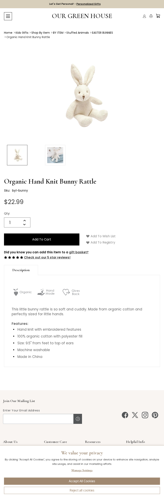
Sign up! (77, 419)
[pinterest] (155, 415)
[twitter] (135, 415)
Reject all (82, 490)
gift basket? (79, 252)
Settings (82, 470)
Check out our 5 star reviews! (47, 257)
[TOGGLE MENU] (8, 16)
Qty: (7, 213)
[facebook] (125, 415)
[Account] (144, 16)
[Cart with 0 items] (158, 16)
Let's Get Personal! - (75, 4)
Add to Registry (102, 242)
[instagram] (145, 415)
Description (21, 270)
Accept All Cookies (82, 481)
